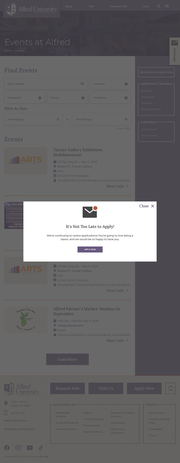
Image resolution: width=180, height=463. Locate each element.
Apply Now (90, 249)
